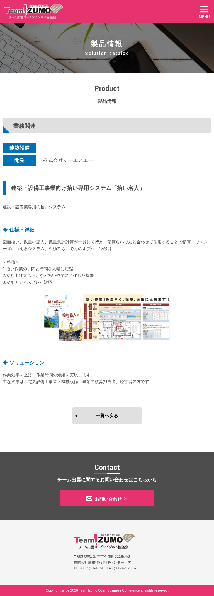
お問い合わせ (108, 499)
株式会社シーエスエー (68, 160)
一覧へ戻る (107, 415)
